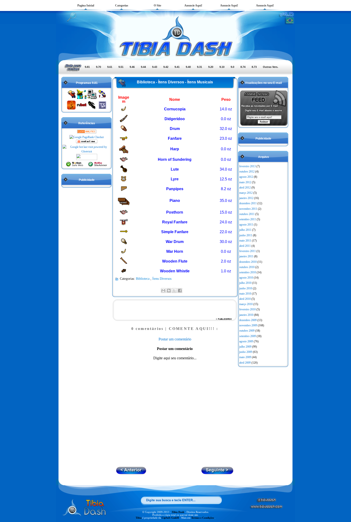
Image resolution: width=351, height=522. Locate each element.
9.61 (109, 66)
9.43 (154, 66)
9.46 (132, 66)
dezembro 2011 (248, 203)
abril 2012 (245, 187)
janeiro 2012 (246, 198)
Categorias (121, 5)
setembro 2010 (247, 272)
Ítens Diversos (161, 278)
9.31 (199, 66)
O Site (157, 5)
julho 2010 (245, 283)
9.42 (165, 66)
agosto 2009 (246, 341)
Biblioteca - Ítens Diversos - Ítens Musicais (175, 82)
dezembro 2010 (248, 262)
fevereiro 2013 (247, 166)
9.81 (87, 66)
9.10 (221, 66)
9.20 (210, 66)
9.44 (143, 66)
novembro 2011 (248, 208)
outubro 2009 (247, 330)
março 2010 (246, 304)
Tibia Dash (178, 512)
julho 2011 (245, 229)
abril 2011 (245, 246)
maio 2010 (245, 293)
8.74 (242, 66)
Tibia (139, 517)
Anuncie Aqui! (193, 5)
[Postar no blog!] (168, 290)
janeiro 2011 (246, 256)
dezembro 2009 (248, 320)
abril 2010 (245, 299)
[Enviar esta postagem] (183, 290)
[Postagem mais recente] (217, 473)
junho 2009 (245, 352)
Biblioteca (143, 278)
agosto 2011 (246, 224)
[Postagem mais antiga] (131, 473)
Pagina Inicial (85, 5)
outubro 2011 (247, 214)
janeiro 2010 (246, 315)
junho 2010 (245, 288)
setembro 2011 (247, 219)
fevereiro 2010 (247, 309)
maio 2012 (245, 182)
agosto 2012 (246, 176)
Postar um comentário (175, 339)
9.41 (177, 66)
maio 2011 (245, 240)
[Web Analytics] (86, 132)
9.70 (98, 66)
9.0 (232, 66)
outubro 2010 (247, 267)
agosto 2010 (246, 277)
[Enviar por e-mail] (163, 290)
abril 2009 (245, 362)
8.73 (254, 66)
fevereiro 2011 (247, 251)
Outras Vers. (270, 66)
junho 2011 (245, 235)
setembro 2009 (247, 336)
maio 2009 (245, 357)
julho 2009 (245, 346)
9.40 (188, 66)
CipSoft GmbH (171, 517)
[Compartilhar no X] (174, 290)
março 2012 (246, 192)
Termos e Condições (203, 517)
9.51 (120, 66)
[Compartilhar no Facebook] (179, 290)
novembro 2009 (248, 325)
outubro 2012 (247, 171)
